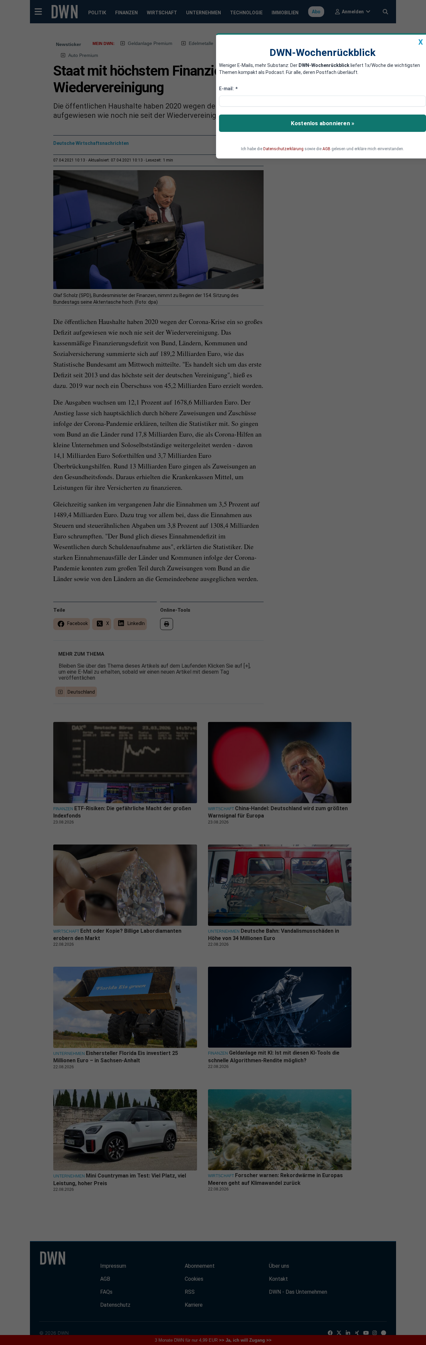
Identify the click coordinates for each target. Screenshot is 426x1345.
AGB (326, 149)
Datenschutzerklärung (283, 149)
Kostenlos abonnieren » (322, 123)
